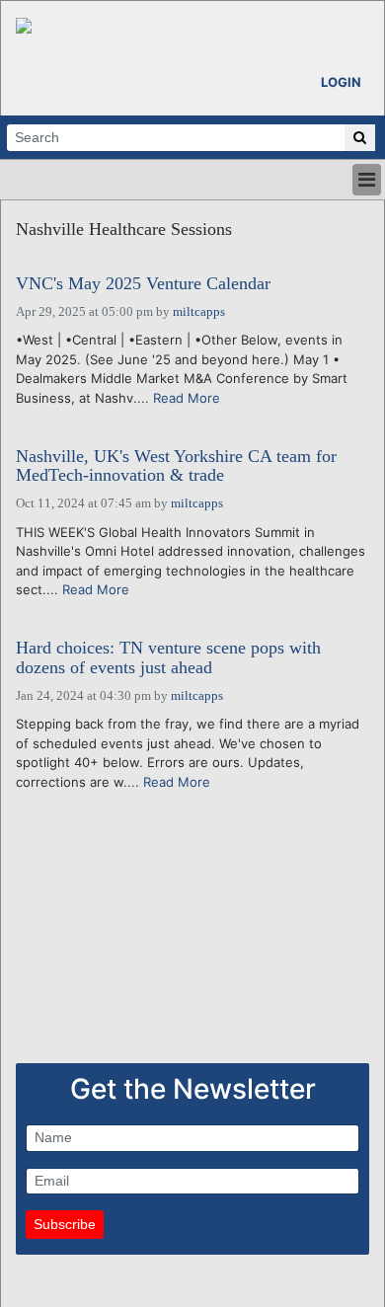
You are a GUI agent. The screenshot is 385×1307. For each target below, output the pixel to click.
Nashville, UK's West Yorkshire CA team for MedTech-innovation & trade (176, 466)
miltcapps (199, 311)
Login (341, 82)
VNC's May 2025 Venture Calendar (143, 283)
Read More (186, 398)
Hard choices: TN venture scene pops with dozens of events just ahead (168, 658)
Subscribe (65, 1224)
